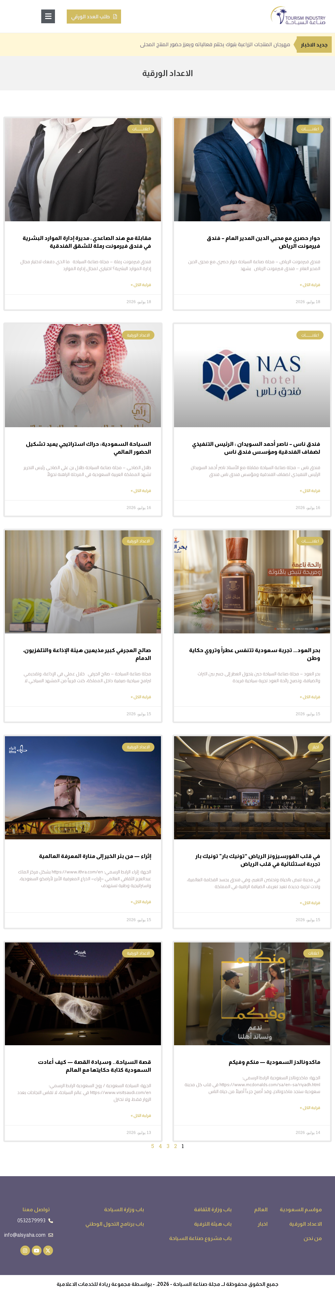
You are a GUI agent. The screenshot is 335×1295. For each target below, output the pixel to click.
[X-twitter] (48, 1250)
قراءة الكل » (310, 285)
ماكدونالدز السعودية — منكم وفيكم (274, 1062)
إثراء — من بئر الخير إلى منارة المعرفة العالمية (95, 856)
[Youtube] (37, 1250)
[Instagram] (25, 1250)
